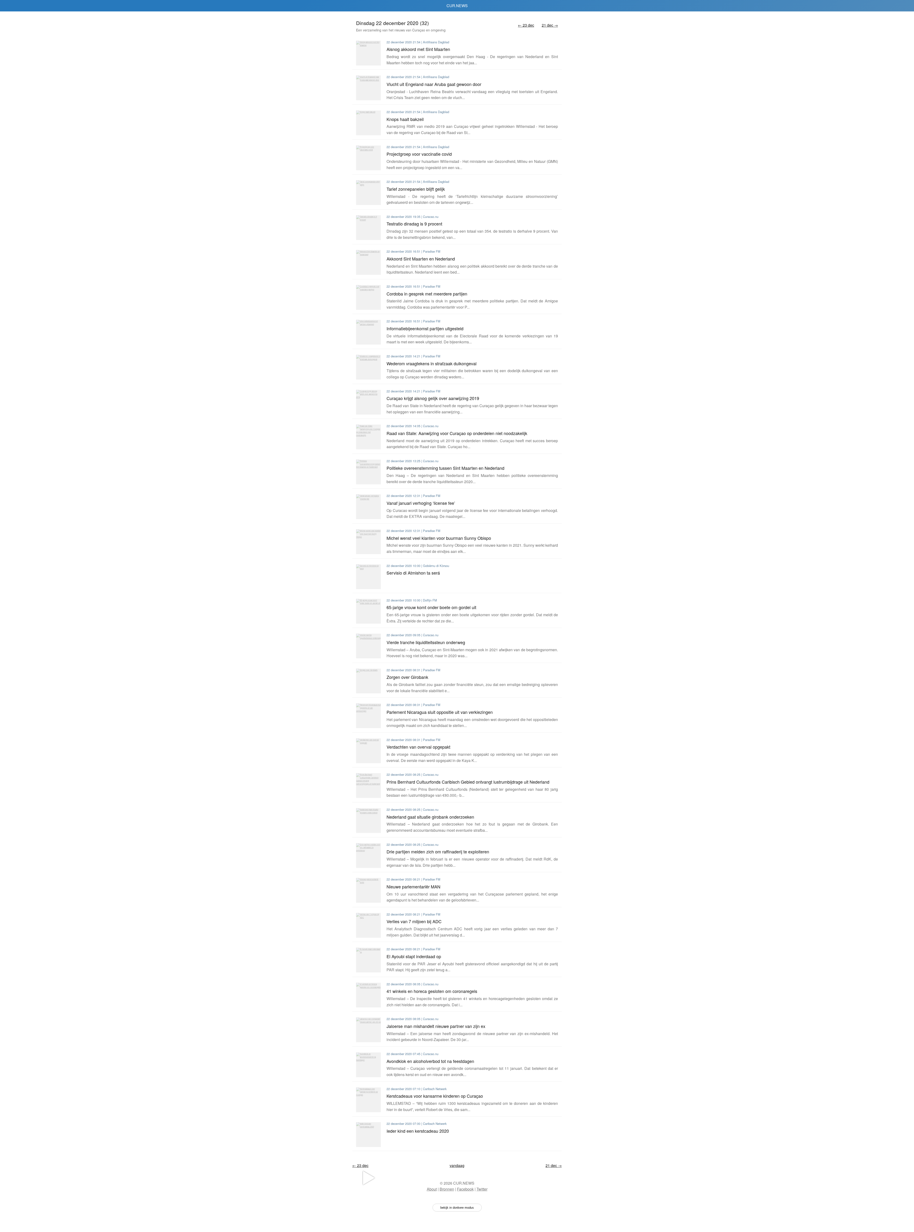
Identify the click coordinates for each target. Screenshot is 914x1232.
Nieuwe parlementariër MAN (413, 886)
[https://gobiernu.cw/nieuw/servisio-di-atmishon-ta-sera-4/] (368, 576)
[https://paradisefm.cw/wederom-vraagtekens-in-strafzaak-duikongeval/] (368, 367)
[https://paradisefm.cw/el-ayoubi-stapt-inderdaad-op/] (368, 960)
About (432, 1189)
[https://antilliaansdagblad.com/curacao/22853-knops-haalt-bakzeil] (368, 122)
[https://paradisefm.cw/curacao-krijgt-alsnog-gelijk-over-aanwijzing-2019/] (368, 402)
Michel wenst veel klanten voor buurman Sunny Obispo (439, 538)
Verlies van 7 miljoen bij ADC (414, 921)
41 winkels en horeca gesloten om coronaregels (432, 991)
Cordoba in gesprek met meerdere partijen (427, 293)
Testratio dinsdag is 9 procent (414, 223)
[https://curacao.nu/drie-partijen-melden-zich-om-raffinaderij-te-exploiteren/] (368, 855)
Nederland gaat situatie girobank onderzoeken (430, 817)
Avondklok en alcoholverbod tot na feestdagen (430, 1061)
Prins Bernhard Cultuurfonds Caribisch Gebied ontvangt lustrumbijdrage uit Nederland (468, 782)
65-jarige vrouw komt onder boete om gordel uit (431, 607)
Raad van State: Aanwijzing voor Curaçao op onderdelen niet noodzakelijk (457, 433)
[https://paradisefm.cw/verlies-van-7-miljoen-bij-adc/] (368, 925)
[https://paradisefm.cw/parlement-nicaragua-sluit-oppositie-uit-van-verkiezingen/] (368, 715)
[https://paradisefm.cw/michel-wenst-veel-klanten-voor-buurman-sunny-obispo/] (368, 541)
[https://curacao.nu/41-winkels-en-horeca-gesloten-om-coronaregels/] (368, 995)
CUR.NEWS (457, 5)
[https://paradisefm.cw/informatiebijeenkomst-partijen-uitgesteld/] (368, 332)
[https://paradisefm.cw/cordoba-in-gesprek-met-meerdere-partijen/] (368, 297)
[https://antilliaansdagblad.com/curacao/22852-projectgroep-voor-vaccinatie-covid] (368, 157)
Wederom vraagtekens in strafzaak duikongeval (432, 363)
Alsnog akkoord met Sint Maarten (418, 49)
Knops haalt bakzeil (405, 119)
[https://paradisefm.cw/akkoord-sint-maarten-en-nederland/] (368, 262)
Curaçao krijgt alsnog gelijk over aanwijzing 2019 (433, 398)
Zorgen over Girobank (407, 677)
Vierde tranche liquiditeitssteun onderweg (426, 642)
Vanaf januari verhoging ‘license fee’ (421, 503)
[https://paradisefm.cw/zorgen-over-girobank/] (368, 681)
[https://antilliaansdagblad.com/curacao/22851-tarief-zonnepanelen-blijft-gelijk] (368, 192)
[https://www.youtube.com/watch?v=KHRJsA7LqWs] (368, 1134)
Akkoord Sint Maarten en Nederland (421, 258)
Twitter (482, 1189)
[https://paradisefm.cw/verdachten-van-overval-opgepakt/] (368, 750)
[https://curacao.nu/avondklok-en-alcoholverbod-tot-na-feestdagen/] (368, 1064)
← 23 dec (526, 25)
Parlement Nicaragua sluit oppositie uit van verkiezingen (440, 712)
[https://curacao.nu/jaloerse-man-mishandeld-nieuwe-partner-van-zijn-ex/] (368, 1029)
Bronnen (447, 1189)
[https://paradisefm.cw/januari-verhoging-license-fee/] (368, 506)
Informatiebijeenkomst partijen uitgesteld (425, 328)
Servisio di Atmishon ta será (413, 573)
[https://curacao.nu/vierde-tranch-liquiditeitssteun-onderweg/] (368, 646)
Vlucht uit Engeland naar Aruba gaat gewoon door (434, 84)
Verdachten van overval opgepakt (418, 747)
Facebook (465, 1189)
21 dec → (550, 25)
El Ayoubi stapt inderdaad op (414, 956)
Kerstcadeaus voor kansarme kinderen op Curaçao (435, 1096)
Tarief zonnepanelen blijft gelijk (416, 189)
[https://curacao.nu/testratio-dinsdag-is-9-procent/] (368, 227)
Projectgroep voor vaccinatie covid (419, 154)
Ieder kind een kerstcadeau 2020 (418, 1131)
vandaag (457, 1165)
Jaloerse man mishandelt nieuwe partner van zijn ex (436, 1026)
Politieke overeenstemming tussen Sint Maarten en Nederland (445, 468)
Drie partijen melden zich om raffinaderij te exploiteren (438, 851)
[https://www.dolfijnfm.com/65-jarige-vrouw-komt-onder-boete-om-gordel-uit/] (368, 611)
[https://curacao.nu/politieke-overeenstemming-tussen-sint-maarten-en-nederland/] (368, 472)
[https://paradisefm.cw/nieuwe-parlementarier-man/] (368, 890)
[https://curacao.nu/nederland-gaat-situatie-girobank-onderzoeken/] (368, 820)
